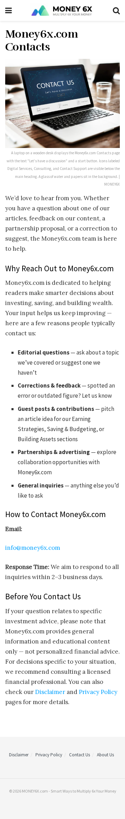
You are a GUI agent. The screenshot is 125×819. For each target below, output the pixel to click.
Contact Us (79, 755)
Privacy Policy (98, 692)
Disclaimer (50, 692)
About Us (105, 755)
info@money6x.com (32, 548)
